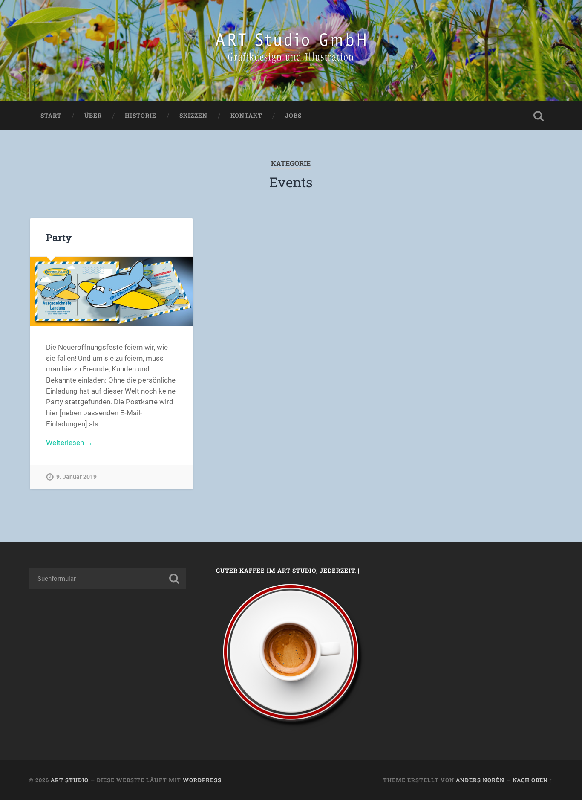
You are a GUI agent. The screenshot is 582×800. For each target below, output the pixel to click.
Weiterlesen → (69, 442)
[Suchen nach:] (107, 578)
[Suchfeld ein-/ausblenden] (538, 115)
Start (50, 115)
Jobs (293, 115)
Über (93, 115)
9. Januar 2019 (76, 477)
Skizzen (193, 115)
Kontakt (246, 115)
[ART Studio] (291, 51)
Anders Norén (480, 780)
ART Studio (70, 780)
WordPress (202, 780)
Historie (140, 115)
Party (59, 237)
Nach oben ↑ (533, 780)
